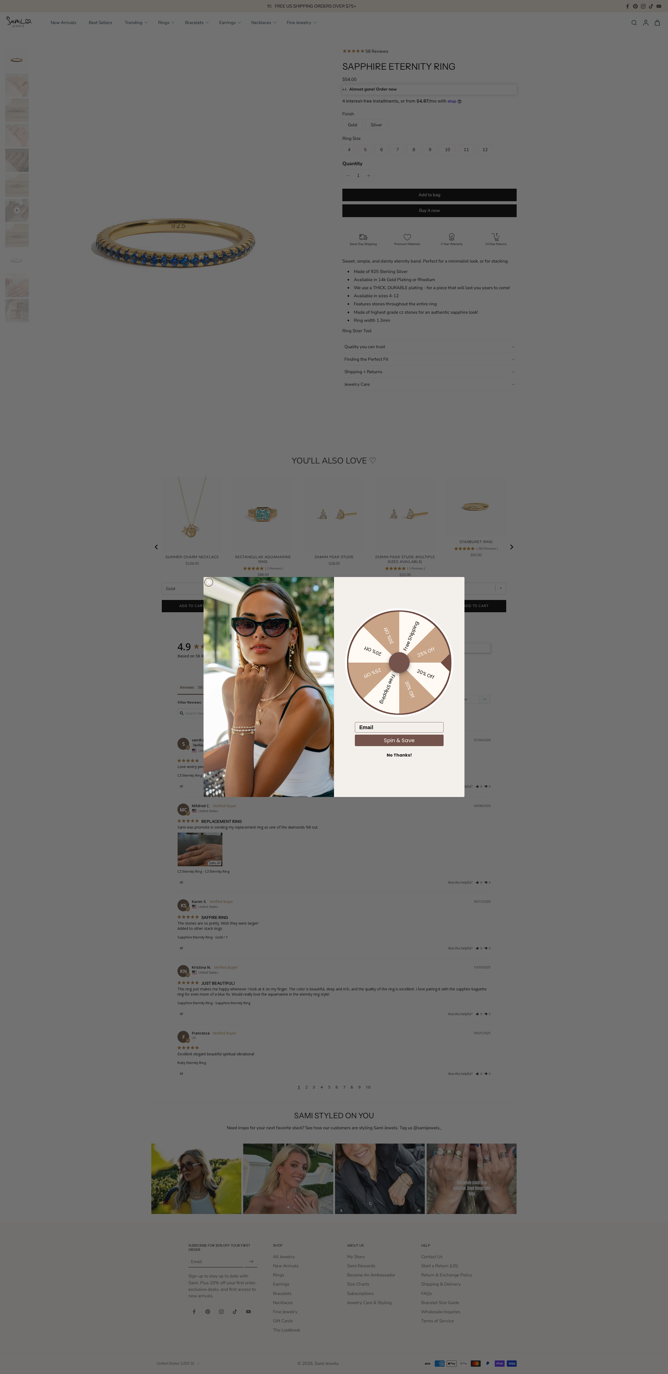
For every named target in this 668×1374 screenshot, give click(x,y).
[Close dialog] (209, 582)
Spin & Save (399, 740)
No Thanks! (399, 755)
